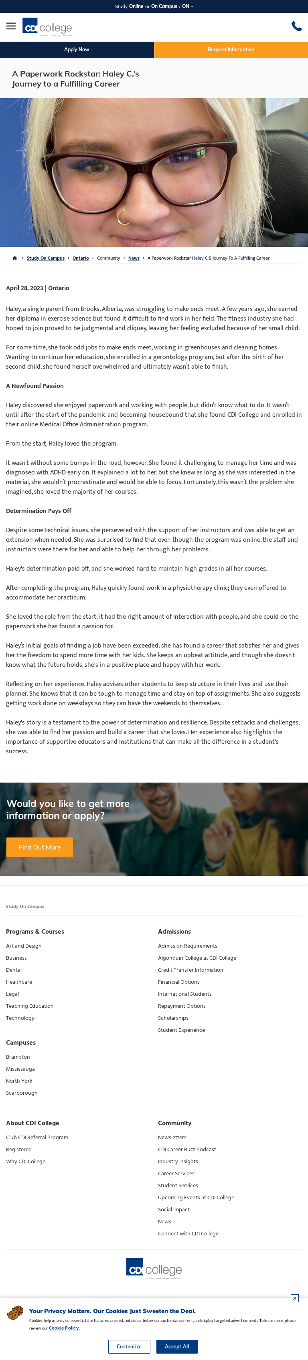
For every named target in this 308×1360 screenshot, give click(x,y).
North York (19, 1081)
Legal (12, 994)
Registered (19, 1149)
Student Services (178, 1185)
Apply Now (76, 49)
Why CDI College (25, 1161)
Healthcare (19, 982)
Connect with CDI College (188, 1233)
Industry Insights (178, 1161)
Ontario (81, 258)
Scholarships (173, 1018)
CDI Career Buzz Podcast (187, 1149)
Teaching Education (30, 1006)
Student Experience (181, 1030)
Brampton (18, 1057)
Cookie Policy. (64, 1328)
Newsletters (172, 1137)
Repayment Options (182, 1006)
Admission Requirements (187, 946)
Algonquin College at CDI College (197, 958)
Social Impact (174, 1209)
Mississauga (20, 1069)
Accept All (177, 1347)
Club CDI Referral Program (37, 1137)
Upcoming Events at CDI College (196, 1197)
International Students (185, 994)
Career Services (176, 1173)
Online (136, 6)
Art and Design (24, 946)
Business (16, 958)
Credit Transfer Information (190, 970)
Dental (14, 970)
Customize (129, 1347)
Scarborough (22, 1093)
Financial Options (179, 982)
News (134, 258)
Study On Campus (46, 258)
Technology (20, 1018)
